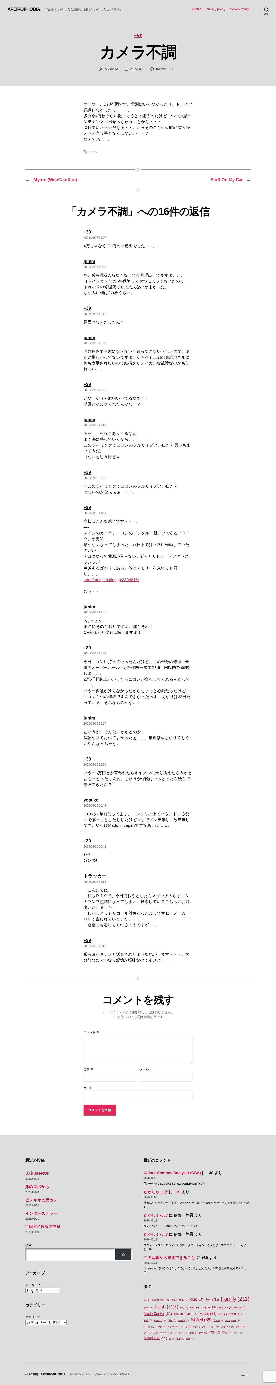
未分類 (138, 35)
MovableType (186, 1313)
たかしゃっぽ (156, 1192)
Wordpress (232, 1320)
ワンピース (181, 1333)
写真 (214, 1332)
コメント (91, 1032)
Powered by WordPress (112, 1374)
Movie (208, 1313)
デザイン (198, 1327)
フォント (227, 1326)
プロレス (151, 1332)
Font (184, 1308)
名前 (88, 1069)
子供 (226, 1332)
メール (146, 1069)
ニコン (93, 152)
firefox (148, 1307)
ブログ (241, 1326)
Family (235, 1299)
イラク (160, 1327)
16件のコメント (166, 69)
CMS (196, 1299)
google (208, 1307)
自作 (190, 1338)
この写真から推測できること (169, 1257)
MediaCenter (158, 1313)
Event (212, 1299)
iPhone (239, 1307)
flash (166, 1307)
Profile (196, 9)
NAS (148, 1320)
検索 (28, 1245)
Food (194, 1307)
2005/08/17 (137, 69)
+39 (117, 69)
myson (236, 1313)
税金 (180, 1338)
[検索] (123, 1254)
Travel (218, 1320)
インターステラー (41, 1213)
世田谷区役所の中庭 (42, 1226)
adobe (158, 1299)
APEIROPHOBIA (24, 9)
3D (147, 1300)
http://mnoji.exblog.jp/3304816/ (111, 579)
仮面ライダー (198, 1333)
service (183, 1320)
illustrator (225, 1307)
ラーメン (166, 1333)
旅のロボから (37, 1186)
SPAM (201, 1319)
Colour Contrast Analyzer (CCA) (172, 1173)
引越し (237, 1333)
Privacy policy (215, 9)
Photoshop (160, 1320)
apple (183, 1299)
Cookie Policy (239, 9)
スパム (184, 1326)
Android (171, 1300)
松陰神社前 (155, 1338)
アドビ (149, 1327)
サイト (88, 1087)
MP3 (223, 1314)
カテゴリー (32, 1316)
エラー (172, 1327)
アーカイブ (32, 1285)
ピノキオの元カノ (41, 1200)
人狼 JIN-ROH (37, 1173)
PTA (172, 1320)
